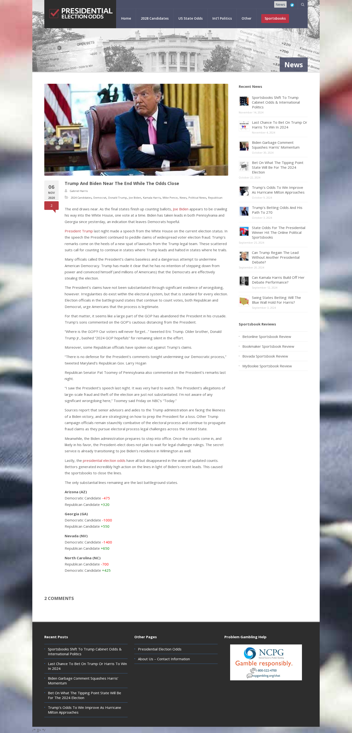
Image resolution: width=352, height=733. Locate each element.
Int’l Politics (222, 18)
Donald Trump (117, 197)
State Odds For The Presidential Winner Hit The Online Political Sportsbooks (278, 232)
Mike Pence (170, 197)
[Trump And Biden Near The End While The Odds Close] (136, 130)
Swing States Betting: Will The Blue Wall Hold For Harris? (276, 300)
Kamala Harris (152, 197)
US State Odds (190, 18)
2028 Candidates (155, 18)
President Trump (79, 231)
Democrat (99, 197)
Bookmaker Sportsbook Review (268, 346)
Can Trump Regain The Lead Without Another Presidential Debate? (276, 257)
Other (246, 18)
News (280, 4)
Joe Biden (135, 197)
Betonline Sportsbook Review (266, 336)
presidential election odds (104, 460)
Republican (215, 197)
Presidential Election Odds (160, 649)
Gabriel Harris (79, 191)
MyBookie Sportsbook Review (267, 366)
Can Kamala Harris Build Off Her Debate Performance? (278, 280)
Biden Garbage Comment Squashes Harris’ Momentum (276, 145)
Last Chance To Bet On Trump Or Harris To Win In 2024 (279, 124)
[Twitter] (292, 5)
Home (126, 18)
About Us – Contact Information (164, 658)
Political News (197, 197)
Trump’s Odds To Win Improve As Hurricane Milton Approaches (278, 190)
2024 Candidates (81, 197)
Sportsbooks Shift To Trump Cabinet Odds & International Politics (276, 102)
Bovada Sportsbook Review (265, 356)
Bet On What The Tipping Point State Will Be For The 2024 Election (277, 167)
